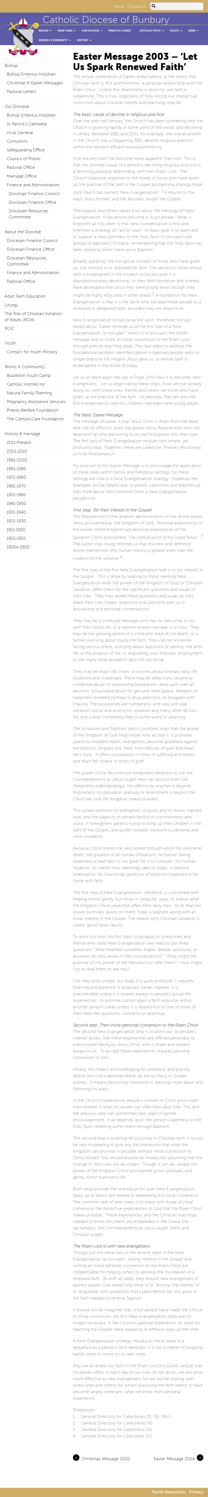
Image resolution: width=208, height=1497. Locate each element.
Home (118, 6)
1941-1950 (16, 503)
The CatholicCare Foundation (35, 419)
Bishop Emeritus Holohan (31, 74)
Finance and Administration (33, 184)
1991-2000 (17, 460)
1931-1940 (16, 512)
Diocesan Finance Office (32, 202)
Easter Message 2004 (177, 1458)
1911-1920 (16, 529)
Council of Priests (23, 158)
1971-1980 (16, 477)
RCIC (9, 328)
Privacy (196, 1491)
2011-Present (19, 442)
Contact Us (137, 6)
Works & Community (24, 366)
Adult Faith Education (25, 296)
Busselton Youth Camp (29, 375)
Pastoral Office (21, 167)
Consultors (17, 141)
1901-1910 (16, 538)
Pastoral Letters (21, 91)
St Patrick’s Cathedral (27, 123)
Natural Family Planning (29, 393)
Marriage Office (22, 176)
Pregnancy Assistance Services (36, 401)
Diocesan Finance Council (34, 193)
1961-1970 (16, 486)
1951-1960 (16, 494)
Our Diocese (17, 106)
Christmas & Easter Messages (35, 82)
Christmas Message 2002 (102, 1458)
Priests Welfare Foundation (32, 410)
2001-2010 (17, 451)
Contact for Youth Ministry (32, 351)
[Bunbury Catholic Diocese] (22, 54)
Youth (10, 343)
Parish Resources (168, 1491)
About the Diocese (23, 231)
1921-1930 (16, 521)
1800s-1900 (18, 547)
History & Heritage (22, 433)
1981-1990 (16, 468)
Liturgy (11, 305)
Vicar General (20, 132)
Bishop (11, 65)
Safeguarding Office (26, 150)
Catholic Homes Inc (26, 384)
